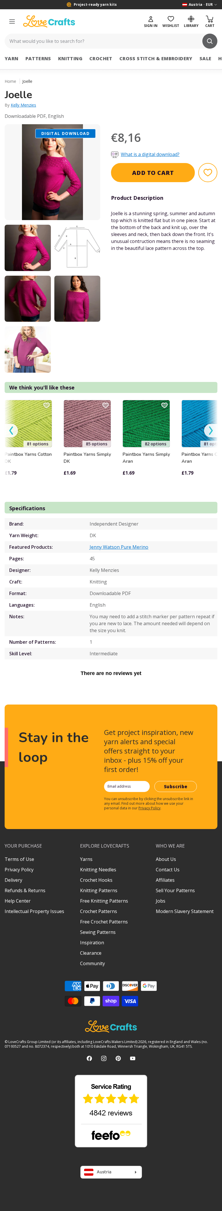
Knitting (70, 58)
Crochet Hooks (96, 880)
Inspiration (92, 942)
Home (10, 81)
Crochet (100, 58)
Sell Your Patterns (175, 890)
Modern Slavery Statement (185, 911)
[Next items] (210, 430)
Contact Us (168, 869)
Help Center (18, 901)
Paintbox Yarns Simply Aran (146, 457)
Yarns (86, 859)
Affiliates (165, 880)
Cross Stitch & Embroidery (156, 58)
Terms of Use (19, 859)
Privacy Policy (149, 808)
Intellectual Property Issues (34, 911)
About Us (166, 859)
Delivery (13, 880)
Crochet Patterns (98, 911)
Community (92, 963)
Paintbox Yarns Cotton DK (28, 457)
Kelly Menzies (23, 105)
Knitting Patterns (98, 890)
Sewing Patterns (98, 932)
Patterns (38, 58)
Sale (205, 58)
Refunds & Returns (25, 890)
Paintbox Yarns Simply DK (87, 457)
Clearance (90, 953)
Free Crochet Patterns (104, 922)
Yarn (11, 58)
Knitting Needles (98, 869)
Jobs (160, 901)
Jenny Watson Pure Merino (119, 547)
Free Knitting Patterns (104, 901)
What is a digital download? (150, 154)
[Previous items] (11, 430)
